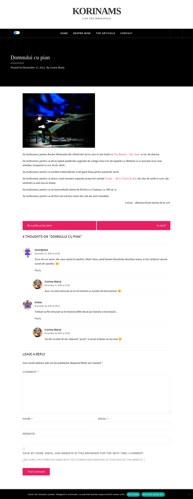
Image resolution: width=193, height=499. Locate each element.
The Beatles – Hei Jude (127, 154)
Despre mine (82, 33)
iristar (38, 302)
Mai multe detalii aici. (153, 494)
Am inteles (133, 494)
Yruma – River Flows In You (121, 178)
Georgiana (41, 249)
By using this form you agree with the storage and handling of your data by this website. (85, 459)
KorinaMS (96, 11)
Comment (30, 371)
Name (27, 418)
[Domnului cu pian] (59, 120)
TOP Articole (105, 33)
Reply (38, 270)
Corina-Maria (57, 67)
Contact (126, 33)
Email (103, 418)
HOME (64, 33)
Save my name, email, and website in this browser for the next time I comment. (83, 453)
